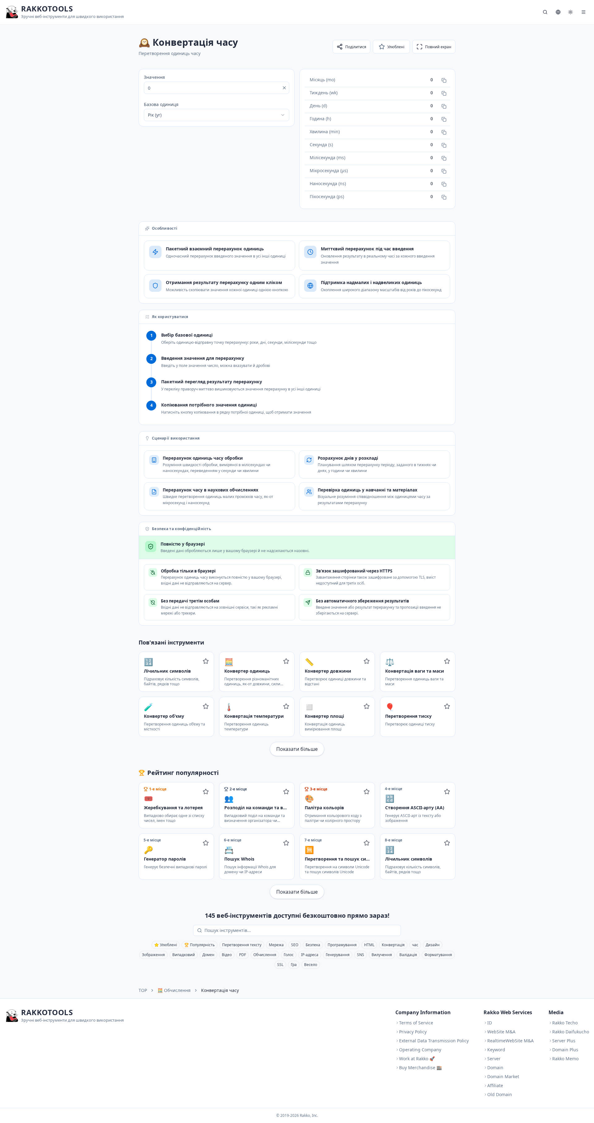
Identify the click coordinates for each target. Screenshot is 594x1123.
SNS (360, 954)
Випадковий (183, 954)
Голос (289, 954)
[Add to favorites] (205, 661)
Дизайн (433, 944)
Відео (227, 954)
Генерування (338, 954)
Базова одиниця (161, 104)
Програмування (342, 944)
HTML (369, 944)
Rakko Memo (565, 1058)
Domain (495, 1067)
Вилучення (382, 954)
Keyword (496, 1050)
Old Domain (499, 1094)
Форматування (438, 954)
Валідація (408, 954)
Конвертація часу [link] (220, 990)
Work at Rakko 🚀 (417, 1058)
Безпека (313, 944)
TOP (143, 990)
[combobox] (216, 115)
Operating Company (420, 1050)
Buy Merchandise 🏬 (420, 1067)
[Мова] (558, 12)
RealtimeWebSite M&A (510, 1041)
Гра (294, 964)
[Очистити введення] (284, 87)
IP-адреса (309, 954)
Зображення (153, 954)
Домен (208, 954)
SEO (294, 944)
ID (489, 1023)
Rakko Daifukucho (570, 1032)
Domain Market (503, 1076)
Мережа (276, 944)
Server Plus (563, 1041)
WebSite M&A (501, 1032)
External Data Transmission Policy (434, 1041)
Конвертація (393, 944)
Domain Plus (565, 1050)
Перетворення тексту (241, 944)
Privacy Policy (413, 1032)
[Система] (570, 12)
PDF (242, 954)
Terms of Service (416, 1023)
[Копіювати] (444, 80)
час (415, 944)
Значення (154, 77)
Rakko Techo (565, 1023)
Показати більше (297, 749)
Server (494, 1058)
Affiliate (495, 1085)
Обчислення (264, 954)
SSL (280, 964)
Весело (310, 964)
